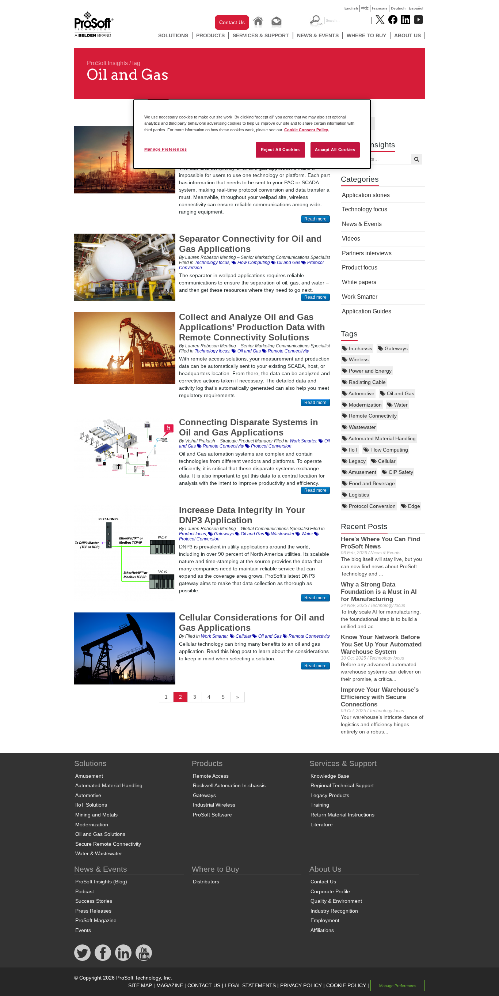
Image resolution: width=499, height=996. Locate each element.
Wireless (358, 359)
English (351, 8)
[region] (252, 134)
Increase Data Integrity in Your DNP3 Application (242, 515)
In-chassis (359, 348)
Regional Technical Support (342, 785)
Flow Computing (388, 450)
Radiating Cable (366, 382)
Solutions (173, 35)
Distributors (206, 881)
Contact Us (232, 22)
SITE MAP (140, 985)
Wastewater (361, 427)
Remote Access (211, 776)
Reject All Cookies (280, 149)
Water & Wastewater (98, 853)
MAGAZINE (169, 985)
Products (210, 35)
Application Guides (366, 311)
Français (380, 8)
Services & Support (261, 35)
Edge (413, 506)
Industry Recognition (334, 911)
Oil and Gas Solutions (100, 834)
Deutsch (398, 8)
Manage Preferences (165, 149)
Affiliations (322, 930)
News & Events (318, 35)
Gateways (395, 348)
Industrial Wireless (214, 805)
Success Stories (93, 901)
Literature (322, 824)
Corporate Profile (330, 891)
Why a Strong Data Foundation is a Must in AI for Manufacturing (379, 592)
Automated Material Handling (381, 438)
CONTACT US (203, 985)
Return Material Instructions (342, 815)
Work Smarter (359, 297)
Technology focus (364, 209)
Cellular (386, 461)
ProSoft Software (212, 815)
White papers (359, 282)
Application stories (366, 195)
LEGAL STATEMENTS (250, 985)
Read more (315, 219)
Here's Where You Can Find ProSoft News (380, 543)
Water (400, 405)
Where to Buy (366, 35)
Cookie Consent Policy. (306, 130)
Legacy (356, 461)
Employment (325, 920)
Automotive (360, 393)
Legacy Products (330, 795)
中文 (365, 8)
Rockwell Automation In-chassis (229, 785)
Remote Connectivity (372, 416)
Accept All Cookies (335, 149)
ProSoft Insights (107, 63)
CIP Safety (400, 472)
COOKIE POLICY (346, 985)
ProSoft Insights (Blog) (101, 881)
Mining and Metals (96, 815)
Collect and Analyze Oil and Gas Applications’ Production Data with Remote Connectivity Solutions (252, 327)
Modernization (364, 405)
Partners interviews (367, 253)
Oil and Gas (399, 393)
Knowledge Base (330, 776)
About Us (407, 35)
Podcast (84, 891)
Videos (351, 238)
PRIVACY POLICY (301, 985)
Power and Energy (369, 371)
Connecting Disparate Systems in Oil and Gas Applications (248, 427)
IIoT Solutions (91, 805)
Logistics (358, 495)
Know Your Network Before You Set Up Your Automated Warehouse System (381, 644)
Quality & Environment (336, 901)
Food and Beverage (371, 483)
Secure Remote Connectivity (108, 844)
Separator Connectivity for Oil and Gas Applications (250, 244)
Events (83, 930)
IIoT (352, 450)
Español (416, 8)
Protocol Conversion (371, 506)
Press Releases (93, 911)
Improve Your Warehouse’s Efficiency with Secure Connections (380, 697)
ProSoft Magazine (96, 920)
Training (320, 805)
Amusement (361, 472)
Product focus (359, 267)
